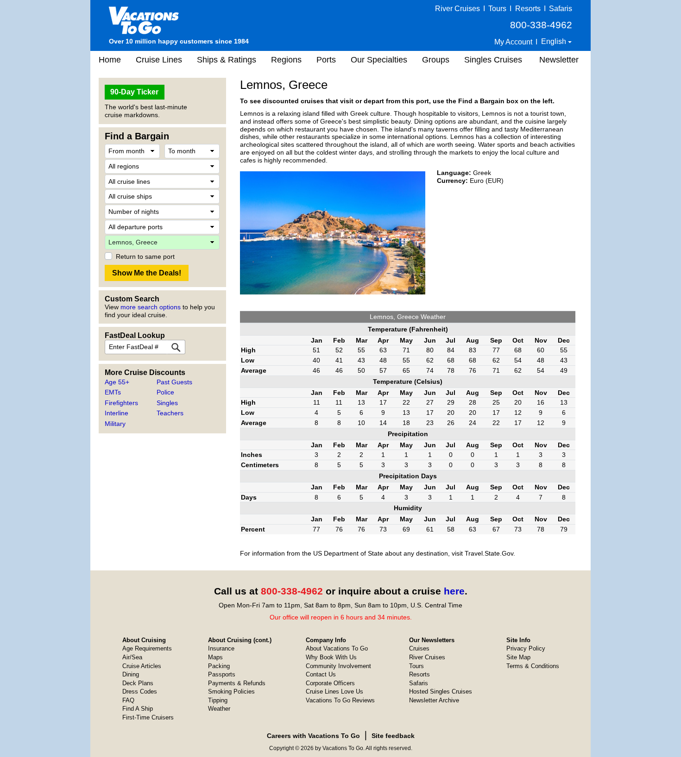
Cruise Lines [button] (159, 59)
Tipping (217, 700)
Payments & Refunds (236, 683)
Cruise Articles (141, 666)
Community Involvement (338, 666)
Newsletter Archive (434, 700)
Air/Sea (132, 657)
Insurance (221, 648)
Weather (219, 708)
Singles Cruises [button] (493, 59)
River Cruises (457, 9)
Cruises (419, 648)
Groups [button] (435, 59)
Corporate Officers (330, 683)
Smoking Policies (231, 691)
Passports (221, 674)
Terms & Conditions (532, 666)
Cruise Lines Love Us (334, 691)
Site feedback (393, 735)
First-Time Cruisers (148, 717)
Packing (219, 666)
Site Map (518, 657)
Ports (326, 59)
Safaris (560, 9)
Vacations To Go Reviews (340, 700)
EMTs (113, 392)
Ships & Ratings (226, 59)
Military (115, 423)
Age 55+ (117, 382)
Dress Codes (139, 691)
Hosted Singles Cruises (440, 691)
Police (165, 392)
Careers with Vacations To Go (313, 735)
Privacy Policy (525, 648)
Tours (497, 9)
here (454, 591)
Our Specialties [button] (379, 59)
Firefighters (121, 403)
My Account (513, 42)
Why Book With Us (331, 657)
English (554, 41)
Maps (215, 657)
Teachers (170, 413)
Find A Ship (137, 708)
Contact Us (321, 674)
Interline (116, 413)
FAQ (128, 700)
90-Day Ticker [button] (134, 92)
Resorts (528, 9)
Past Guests (174, 382)
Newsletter (559, 59)
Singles (167, 403)
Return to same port (145, 256)
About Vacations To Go (337, 648)
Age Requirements (147, 648)
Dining (130, 674)
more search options (150, 307)
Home (110, 59)
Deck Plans (137, 683)
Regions (286, 59)
